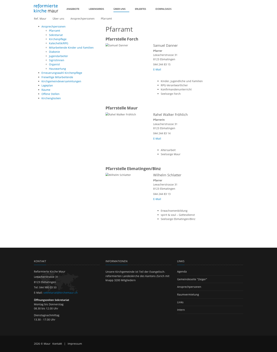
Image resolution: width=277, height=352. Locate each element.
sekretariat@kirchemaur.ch (60, 292)
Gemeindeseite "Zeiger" (192, 279)
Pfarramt (106, 18)
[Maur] (46, 8)
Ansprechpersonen (82, 18)
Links (180, 302)
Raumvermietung (188, 294)
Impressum (75, 343)
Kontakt (57, 343)
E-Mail (157, 69)
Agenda (182, 271)
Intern (181, 310)
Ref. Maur (40, 18)
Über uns (58, 18)
